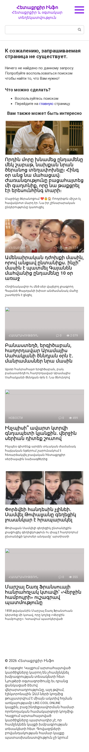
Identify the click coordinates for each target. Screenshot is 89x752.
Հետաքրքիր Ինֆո (37, 7)
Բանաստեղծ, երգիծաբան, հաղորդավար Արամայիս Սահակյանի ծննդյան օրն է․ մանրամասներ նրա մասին (39, 353)
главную (46, 103)
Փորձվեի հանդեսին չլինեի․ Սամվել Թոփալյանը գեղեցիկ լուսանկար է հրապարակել (40, 515)
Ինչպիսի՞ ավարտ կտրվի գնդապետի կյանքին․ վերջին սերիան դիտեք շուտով (41, 433)
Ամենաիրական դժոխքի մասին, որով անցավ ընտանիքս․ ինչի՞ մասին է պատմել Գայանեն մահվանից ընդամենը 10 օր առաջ (44, 268)
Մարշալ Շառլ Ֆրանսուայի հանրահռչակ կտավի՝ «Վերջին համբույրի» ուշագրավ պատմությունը (43, 594)
